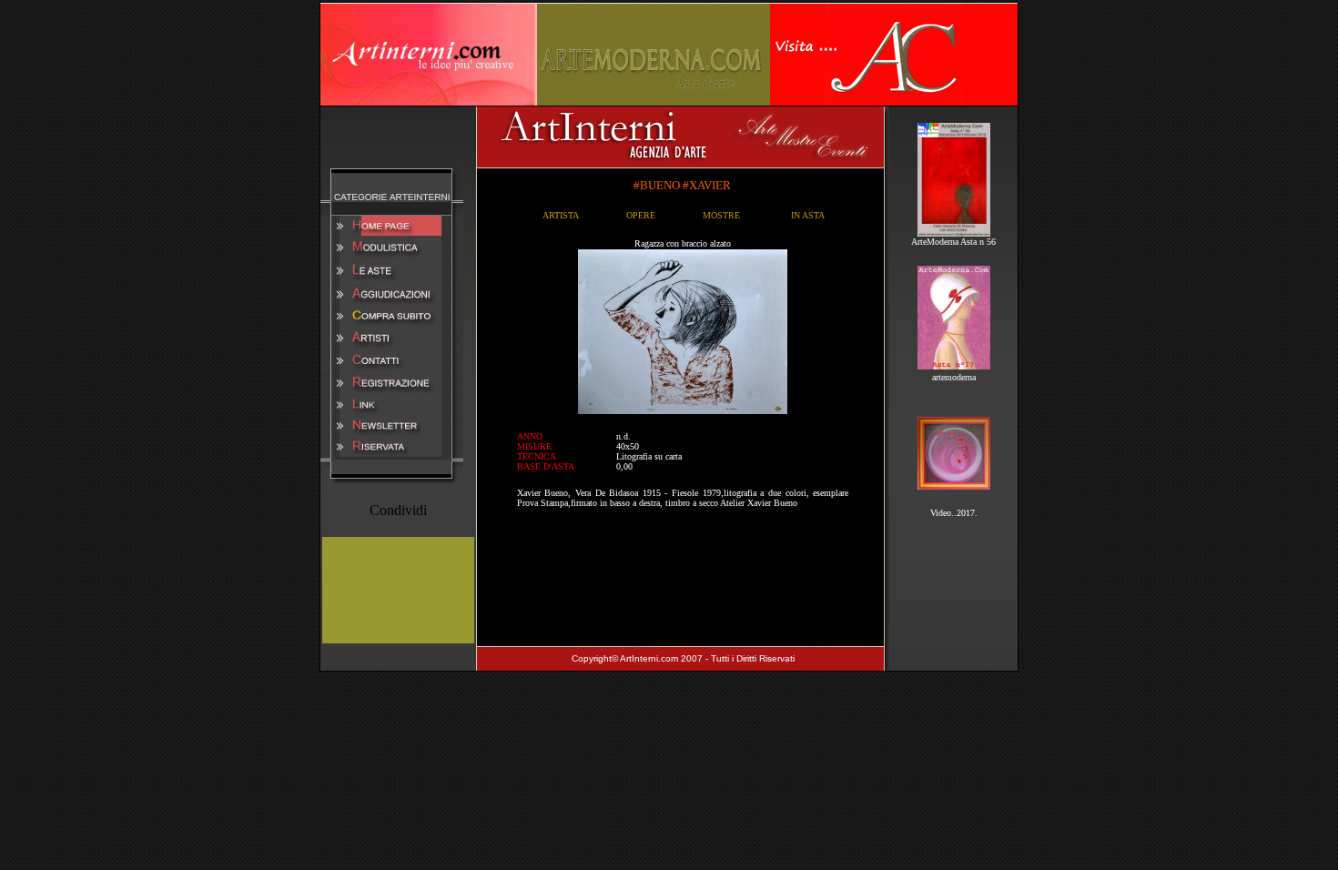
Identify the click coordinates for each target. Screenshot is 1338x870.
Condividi (398, 510)
